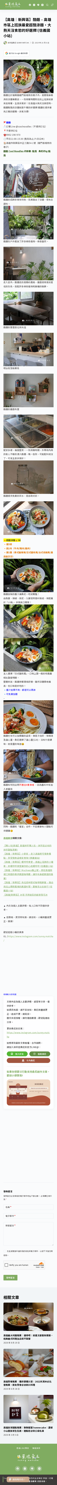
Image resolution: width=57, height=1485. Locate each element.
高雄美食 (7, 838)
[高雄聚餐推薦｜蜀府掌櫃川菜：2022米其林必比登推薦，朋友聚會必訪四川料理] (28, 1363)
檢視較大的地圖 (9, 994)
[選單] (52, 5)
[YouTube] (42, 5)
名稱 (8, 1207)
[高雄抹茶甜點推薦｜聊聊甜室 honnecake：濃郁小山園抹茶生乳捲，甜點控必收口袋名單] (28, 1409)
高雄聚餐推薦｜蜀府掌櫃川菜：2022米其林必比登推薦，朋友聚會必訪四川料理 (27, 1383)
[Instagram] (34, 5)
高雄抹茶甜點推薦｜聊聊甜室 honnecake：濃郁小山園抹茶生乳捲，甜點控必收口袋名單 (28, 1429)
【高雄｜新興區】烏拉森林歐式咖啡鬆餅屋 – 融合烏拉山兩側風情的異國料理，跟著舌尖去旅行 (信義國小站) (28, 886)
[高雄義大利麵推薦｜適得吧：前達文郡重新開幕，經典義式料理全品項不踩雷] (28, 1317)
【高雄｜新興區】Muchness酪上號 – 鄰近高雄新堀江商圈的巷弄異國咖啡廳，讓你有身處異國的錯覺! (28, 874)
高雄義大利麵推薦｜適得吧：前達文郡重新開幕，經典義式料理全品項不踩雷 (28, 1337)
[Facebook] (30, 5)
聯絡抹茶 (37, 1448)
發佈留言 (10, 1277)
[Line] (38, 5)
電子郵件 (11, 1215)
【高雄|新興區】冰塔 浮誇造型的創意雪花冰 (25, 894)
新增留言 (11, 1225)
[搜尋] (47, 5)
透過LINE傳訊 (22, 1448)
